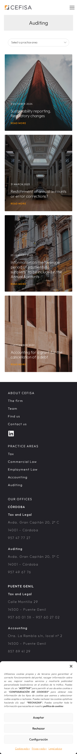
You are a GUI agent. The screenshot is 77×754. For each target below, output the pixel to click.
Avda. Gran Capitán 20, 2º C (33, 522)
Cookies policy (22, 748)
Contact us (17, 424)
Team (12, 408)
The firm (15, 401)
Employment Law (23, 469)
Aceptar (38, 717)
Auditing (15, 485)
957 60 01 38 (19, 617)
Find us (14, 416)
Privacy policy (39, 748)
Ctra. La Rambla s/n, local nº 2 (35, 636)
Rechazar (38, 728)
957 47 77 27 (19, 538)
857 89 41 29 (19, 651)
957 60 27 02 (48, 617)
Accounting (17, 477)
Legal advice (55, 748)
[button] (71, 666)
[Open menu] (72, 8)
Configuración (38, 739)
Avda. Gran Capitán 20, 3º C (33, 557)
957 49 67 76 (19, 572)
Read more (18, 123)
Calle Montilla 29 (23, 602)
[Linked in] (11, 433)
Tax (11, 454)
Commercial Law (22, 462)
